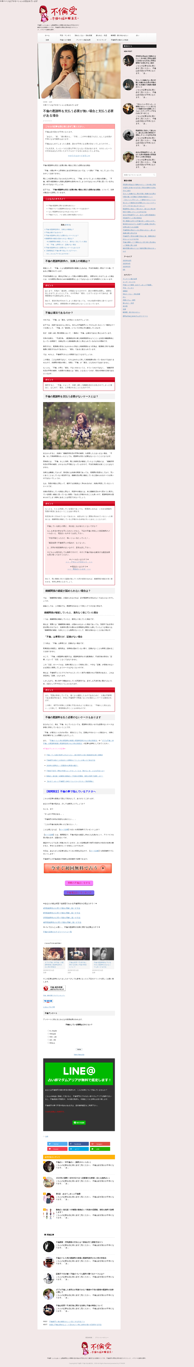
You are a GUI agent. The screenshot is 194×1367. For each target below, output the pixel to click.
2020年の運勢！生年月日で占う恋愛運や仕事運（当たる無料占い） (83, 1178)
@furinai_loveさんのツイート (135, 316)
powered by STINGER (118, 1363)
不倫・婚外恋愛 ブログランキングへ (54, 995)
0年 (124, 270)
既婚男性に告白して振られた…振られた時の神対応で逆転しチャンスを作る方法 (146, 132)
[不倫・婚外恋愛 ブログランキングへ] (79, 988)
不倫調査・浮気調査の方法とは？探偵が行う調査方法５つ (79, 1242)
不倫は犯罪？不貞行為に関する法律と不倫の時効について (78, 964)
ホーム (47, 35)
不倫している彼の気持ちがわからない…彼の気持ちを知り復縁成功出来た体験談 (74, 755)
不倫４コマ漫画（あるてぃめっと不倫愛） (138, 285)
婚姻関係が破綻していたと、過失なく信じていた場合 (67, 242)
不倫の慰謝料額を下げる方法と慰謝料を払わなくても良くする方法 (102, 964)
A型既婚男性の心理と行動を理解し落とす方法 (61, 908)
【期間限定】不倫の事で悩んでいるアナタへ (60, 251)
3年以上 (52, 1043)
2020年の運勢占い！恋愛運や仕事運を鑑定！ (62, 765)
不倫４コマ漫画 (65, 40)
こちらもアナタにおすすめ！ (58, 254)
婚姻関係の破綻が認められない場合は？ (59, 238)
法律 (47, 40)
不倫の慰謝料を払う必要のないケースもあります (62, 248)
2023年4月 (126, 264)
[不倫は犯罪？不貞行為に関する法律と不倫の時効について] (79, 954)
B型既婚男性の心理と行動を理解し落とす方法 (61, 913)
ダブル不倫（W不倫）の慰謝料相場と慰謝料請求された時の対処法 (54, 964)
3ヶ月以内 (53, 1031)
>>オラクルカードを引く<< (79, 155)
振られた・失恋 (101, 35)
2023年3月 (126, 267)
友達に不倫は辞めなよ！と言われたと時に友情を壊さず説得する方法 (75, 1325)
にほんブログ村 (49, 1007)
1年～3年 (53, 1040)
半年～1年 (53, 1037)
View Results (79, 1054)
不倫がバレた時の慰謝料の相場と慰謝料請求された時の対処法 (73, 740)
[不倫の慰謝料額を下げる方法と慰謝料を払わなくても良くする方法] (103, 954)
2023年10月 (127, 261)
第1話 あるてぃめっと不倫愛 (68, 1194)
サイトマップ (101, 40)
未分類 (125, 306)
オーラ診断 (64, 829)
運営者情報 (88, 1337)
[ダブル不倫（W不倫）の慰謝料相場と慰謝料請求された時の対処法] (54, 954)
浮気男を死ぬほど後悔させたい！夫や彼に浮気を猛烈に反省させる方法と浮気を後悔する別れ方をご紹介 (146, 59)
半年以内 (53, 1034)
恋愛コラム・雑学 (129, 300)
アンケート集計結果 (83, 40)
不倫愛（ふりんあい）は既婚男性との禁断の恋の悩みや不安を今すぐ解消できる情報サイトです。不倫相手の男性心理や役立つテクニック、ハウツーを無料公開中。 (97, 1358)
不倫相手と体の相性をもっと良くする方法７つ (67, 1321)
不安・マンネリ (65, 35)
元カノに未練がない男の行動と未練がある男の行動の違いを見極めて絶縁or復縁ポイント (146, 83)
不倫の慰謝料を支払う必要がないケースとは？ (61, 235)
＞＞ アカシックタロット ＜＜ (79, 562)
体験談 (125, 291)
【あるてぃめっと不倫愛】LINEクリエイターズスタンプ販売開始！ (70, 781)
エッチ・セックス (129, 282)
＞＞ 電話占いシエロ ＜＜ (79, 569)
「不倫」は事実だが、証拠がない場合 (61, 245)
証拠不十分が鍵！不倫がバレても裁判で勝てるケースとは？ (80, 1274)
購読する (128, 46)
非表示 (67, 225)
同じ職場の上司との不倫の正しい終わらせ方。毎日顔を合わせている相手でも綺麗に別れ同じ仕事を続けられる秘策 (139, 224)
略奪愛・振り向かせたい (119, 35)
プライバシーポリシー (102, 1337)
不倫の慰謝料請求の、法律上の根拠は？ (59, 229)
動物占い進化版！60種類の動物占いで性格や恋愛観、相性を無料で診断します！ (74, 776)
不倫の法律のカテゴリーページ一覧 (57, 932)
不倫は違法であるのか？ (53, 232)
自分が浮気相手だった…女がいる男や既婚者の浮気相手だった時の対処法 (146, 154)
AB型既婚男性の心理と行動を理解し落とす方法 (62, 922)
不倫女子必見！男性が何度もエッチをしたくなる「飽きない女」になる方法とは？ (75, 771)
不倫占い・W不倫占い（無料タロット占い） (74, 1162)
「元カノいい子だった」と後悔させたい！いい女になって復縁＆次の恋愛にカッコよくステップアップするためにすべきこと (146, 108)
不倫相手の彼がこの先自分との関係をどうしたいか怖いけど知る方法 (119, 40)
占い (137, 35)
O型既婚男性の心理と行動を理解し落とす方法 (61, 918)
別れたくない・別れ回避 (83, 35)
